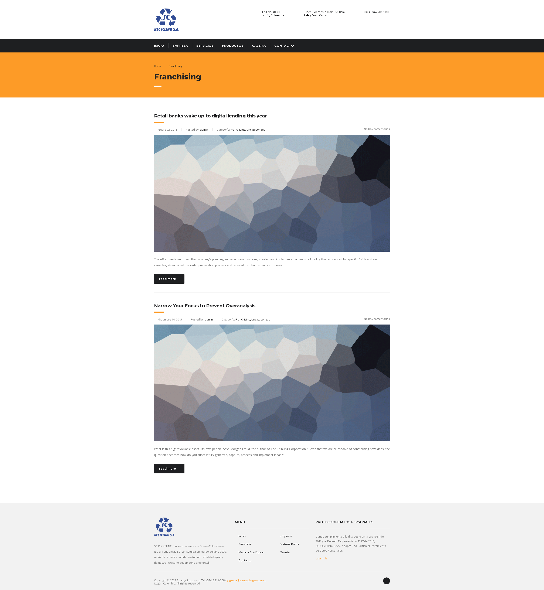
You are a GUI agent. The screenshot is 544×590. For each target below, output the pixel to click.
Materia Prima (289, 544)
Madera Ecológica (251, 552)
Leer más (321, 558)
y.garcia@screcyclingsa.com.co (246, 580)
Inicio (159, 46)
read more (167, 279)
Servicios (205, 46)
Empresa (180, 46)
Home (158, 66)
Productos (233, 46)
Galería (259, 46)
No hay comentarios (377, 129)
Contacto (284, 46)
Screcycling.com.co (189, 580)
